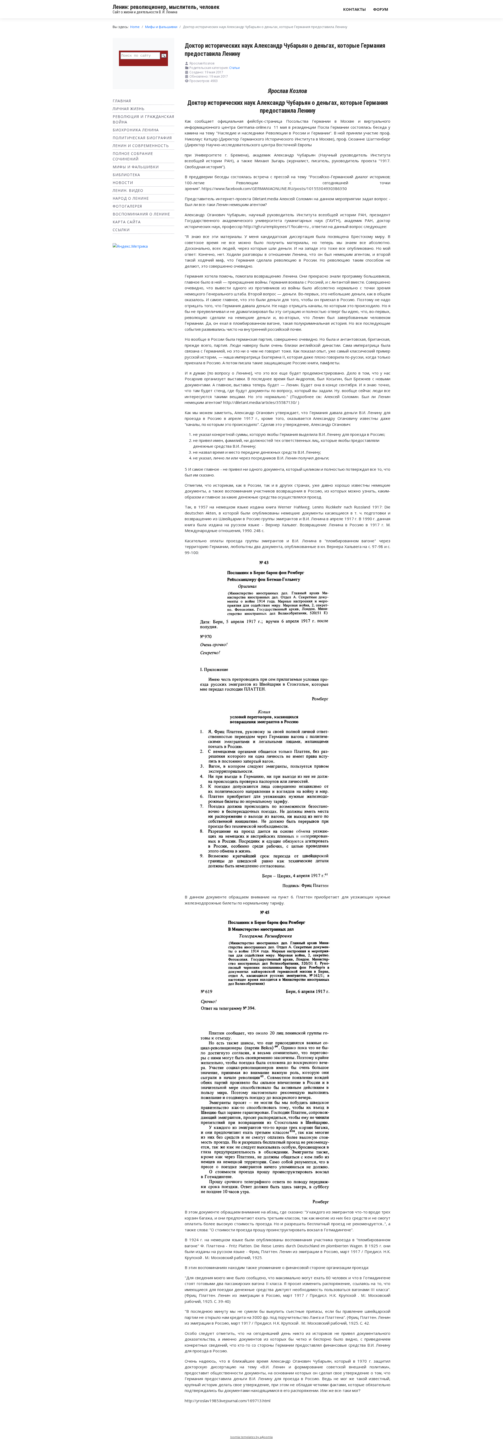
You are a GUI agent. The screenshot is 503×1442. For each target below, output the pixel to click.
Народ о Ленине (131, 198)
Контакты (354, 9)
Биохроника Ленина (136, 129)
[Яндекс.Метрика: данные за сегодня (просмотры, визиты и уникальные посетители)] (130, 246)
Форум (380, 9)
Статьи (234, 68)
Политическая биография (142, 137)
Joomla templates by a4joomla (251, 1437)
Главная (122, 100)
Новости (123, 182)
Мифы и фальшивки (136, 166)
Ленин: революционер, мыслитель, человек (166, 7)
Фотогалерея (127, 206)
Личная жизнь (129, 108)
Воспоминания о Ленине (141, 214)
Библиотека (126, 174)
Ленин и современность (141, 145)
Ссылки (121, 229)
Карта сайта (127, 221)
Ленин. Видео (128, 190)
